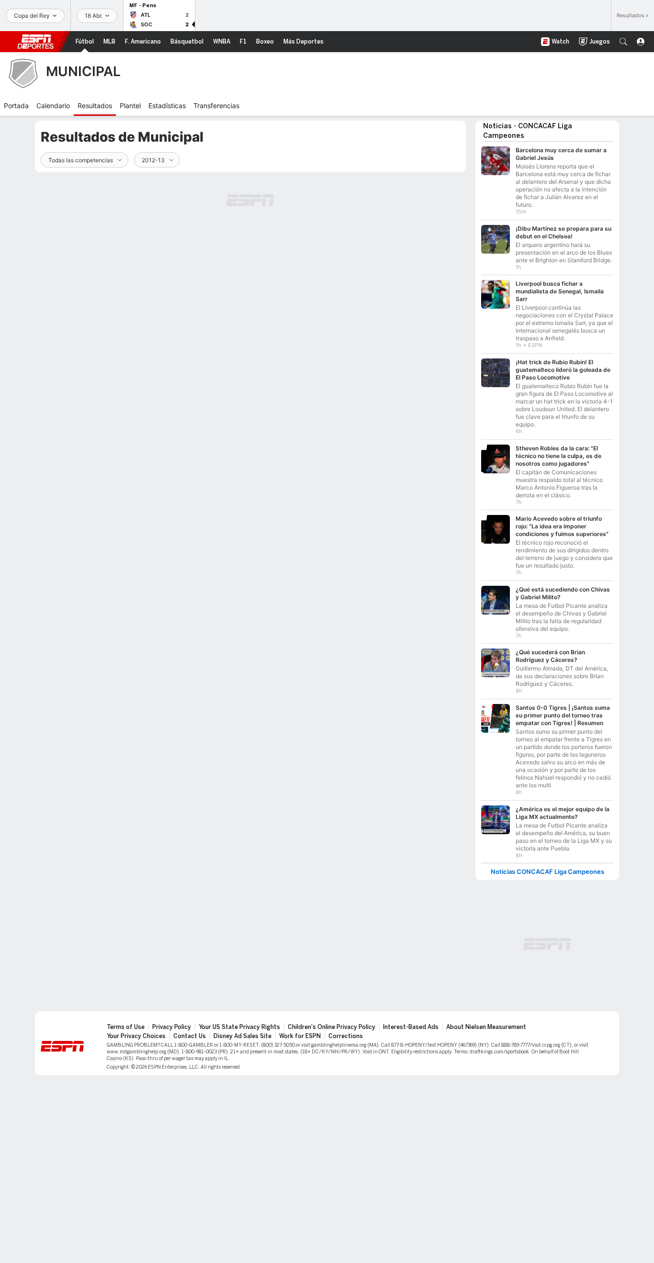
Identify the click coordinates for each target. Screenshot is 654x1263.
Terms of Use (126, 1027)
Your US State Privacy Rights (239, 1027)
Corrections (345, 1036)
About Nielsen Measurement (486, 1027)
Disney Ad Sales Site (242, 1036)
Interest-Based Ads (411, 1027)
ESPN (35, 41)
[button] (623, 41)
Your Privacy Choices (136, 1036)
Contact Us (189, 1036)
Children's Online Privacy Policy (331, 1027)
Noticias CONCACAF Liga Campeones (547, 871)
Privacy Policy (171, 1027)
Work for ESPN (300, 1036)
